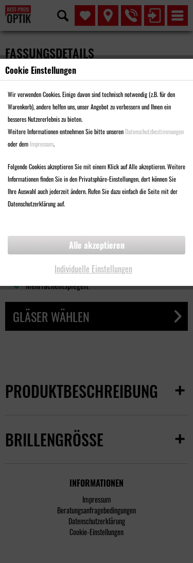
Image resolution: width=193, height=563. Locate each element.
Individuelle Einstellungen (93, 269)
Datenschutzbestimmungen (154, 131)
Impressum (42, 143)
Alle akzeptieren (97, 245)
